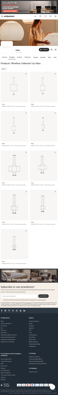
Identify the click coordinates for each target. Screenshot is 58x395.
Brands (30, 323)
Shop (2, 363)
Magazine (31, 328)
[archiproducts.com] (9, 16)
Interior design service (6, 359)
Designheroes (32, 346)
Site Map (55, 393)
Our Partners (4, 325)
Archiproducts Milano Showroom (9, 335)
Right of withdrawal (5, 372)
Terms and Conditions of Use (32, 393)
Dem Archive (32, 337)
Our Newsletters (33, 335)
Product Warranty (5, 370)
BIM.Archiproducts (33, 341)
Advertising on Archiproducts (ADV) (37, 363)
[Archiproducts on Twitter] (13, 310)
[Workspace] (40, 16)
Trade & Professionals (6, 361)
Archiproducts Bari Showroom (8, 337)
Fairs (30, 330)
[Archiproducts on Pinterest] (9, 310)
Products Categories (34, 321)
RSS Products (49, 393)
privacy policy (28, 302)
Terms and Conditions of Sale (8, 375)
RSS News (42, 393)
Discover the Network (6, 323)
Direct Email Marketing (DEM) (36, 361)
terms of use (18, 302)
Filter (3, 68)
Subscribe (44, 296)
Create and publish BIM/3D (35, 359)
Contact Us (3, 330)
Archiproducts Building (34, 344)
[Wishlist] (45, 16)
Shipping (3, 368)
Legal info (3, 377)
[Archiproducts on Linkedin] (24, 310)
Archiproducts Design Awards (8, 339)
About (2, 321)
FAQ (2, 328)
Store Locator (4, 366)
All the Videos (32, 339)
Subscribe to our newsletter (7, 341)
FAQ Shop (3, 379)
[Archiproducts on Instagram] (5, 310)
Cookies (23, 393)
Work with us (4, 332)
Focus (30, 332)
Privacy (10, 393)
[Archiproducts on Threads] (17, 310)
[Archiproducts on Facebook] (2, 310)
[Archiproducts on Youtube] (21, 310)
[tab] (6, 318)
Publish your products (34, 356)
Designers (31, 325)
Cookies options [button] (16, 393)
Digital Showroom (33, 371)
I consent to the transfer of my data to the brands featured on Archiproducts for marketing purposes (24, 300)
